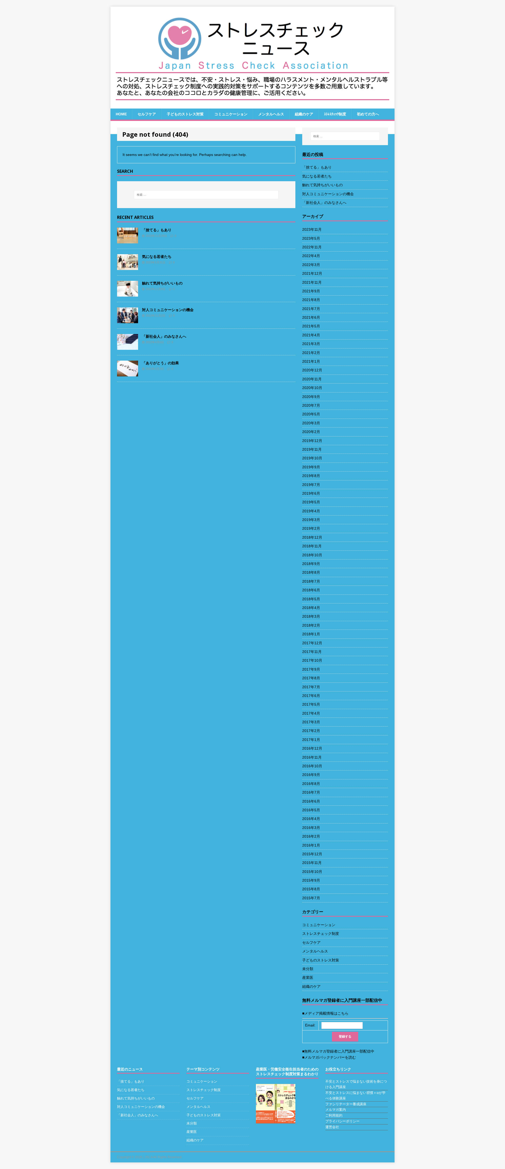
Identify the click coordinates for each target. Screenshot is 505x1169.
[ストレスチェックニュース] (252, 58)
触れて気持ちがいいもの (136, 1098)
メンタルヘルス (271, 114)
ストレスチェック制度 (203, 1090)
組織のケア (304, 114)
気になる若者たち (130, 1090)
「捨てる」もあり (130, 1081)
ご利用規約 (333, 1115)
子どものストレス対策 (185, 114)
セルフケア (147, 114)
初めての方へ (368, 114)
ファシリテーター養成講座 (345, 1104)
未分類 (191, 1123)
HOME (121, 114)
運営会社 (332, 1127)
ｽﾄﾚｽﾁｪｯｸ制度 (335, 114)
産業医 (191, 1132)
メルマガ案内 (335, 1110)
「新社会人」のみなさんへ (137, 1115)
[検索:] (345, 136)
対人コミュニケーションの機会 (141, 1107)
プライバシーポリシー (342, 1121)
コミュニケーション (231, 114)
